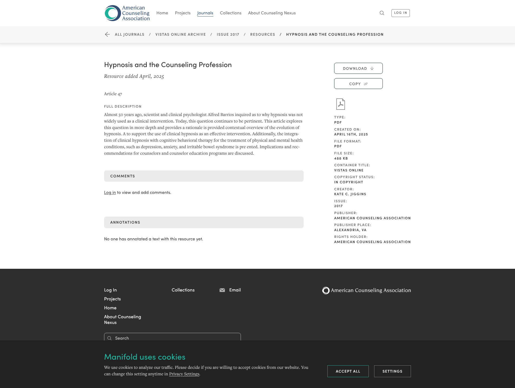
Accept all (348, 371)
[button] (110, 289)
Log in (110, 192)
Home (162, 13)
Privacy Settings (184, 374)
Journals (205, 13)
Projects (183, 13)
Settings (393, 371)
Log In (400, 12)
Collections (230, 13)
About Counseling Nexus (272, 13)
